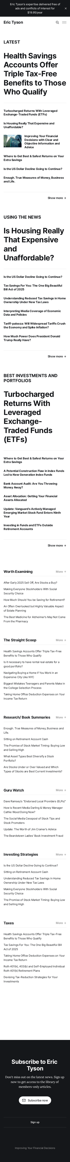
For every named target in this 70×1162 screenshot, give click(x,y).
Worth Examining (18, 571)
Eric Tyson (13, 22)
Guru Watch (14, 790)
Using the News (22, 217)
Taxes (9, 923)
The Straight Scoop (20, 640)
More (59, 571)
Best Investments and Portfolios (30, 378)
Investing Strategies (21, 854)
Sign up (35, 1122)
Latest (12, 42)
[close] (66, 8)
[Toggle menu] (64, 22)
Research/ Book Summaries (27, 717)
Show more (55, 198)
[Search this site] (57, 22)
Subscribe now (38, 1100)
